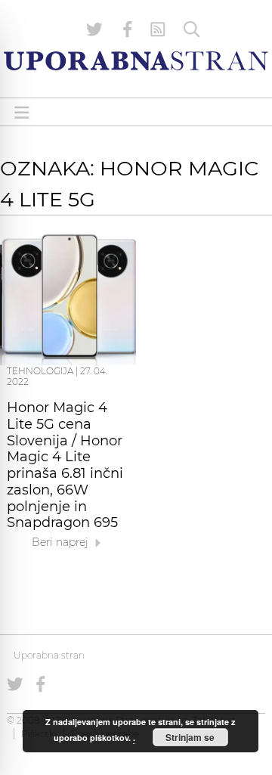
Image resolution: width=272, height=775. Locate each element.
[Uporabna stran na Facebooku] (127, 29)
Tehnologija (40, 371)
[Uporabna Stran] (136, 60)
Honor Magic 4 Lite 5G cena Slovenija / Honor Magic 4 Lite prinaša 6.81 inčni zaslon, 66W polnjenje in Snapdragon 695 (65, 465)
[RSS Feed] (158, 29)
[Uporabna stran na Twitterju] (94, 29)
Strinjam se (190, 737)
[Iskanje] (192, 29)
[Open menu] (22, 112)
